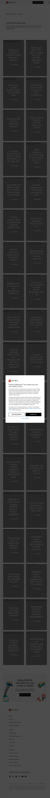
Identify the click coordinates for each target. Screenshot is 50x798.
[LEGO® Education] (13, 381)
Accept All (33, 414)
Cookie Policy (32, 408)
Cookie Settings (25, 418)
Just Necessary (16, 414)
